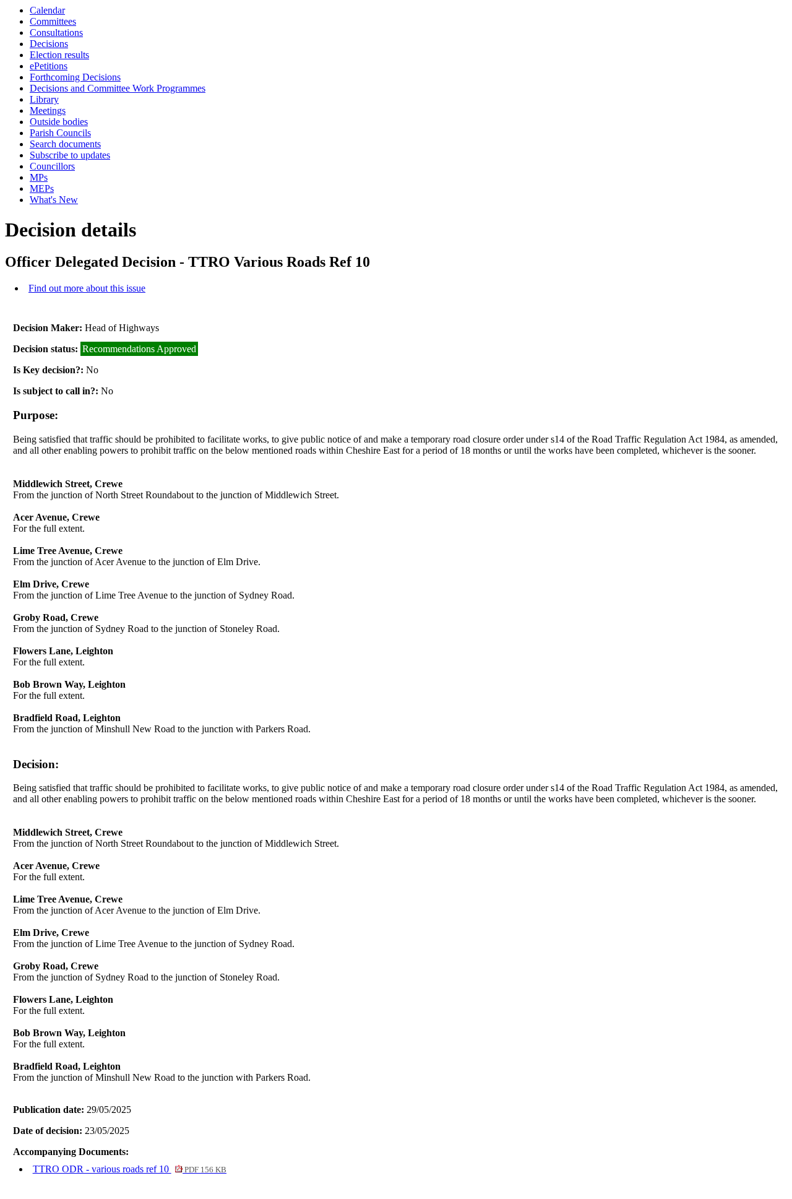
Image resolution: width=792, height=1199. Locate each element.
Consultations (56, 32)
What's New (54, 199)
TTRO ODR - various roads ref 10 (129, 1169)
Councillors (52, 166)
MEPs (42, 188)
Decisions (49, 43)
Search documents (65, 144)
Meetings (48, 110)
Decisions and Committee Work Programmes (117, 88)
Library (44, 99)
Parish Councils (60, 133)
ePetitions (48, 66)
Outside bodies (59, 121)
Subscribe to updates (70, 155)
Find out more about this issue (86, 288)
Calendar (47, 10)
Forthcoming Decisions (75, 77)
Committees (53, 21)
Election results (59, 55)
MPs (39, 177)
